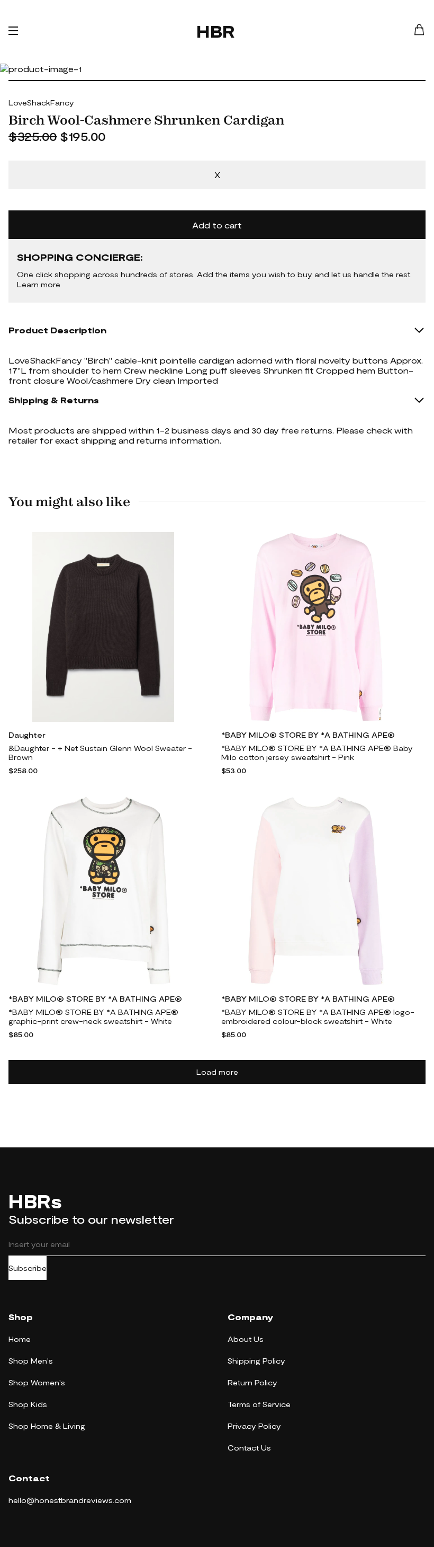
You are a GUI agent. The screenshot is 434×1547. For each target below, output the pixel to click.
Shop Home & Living (46, 1425)
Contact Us (249, 1447)
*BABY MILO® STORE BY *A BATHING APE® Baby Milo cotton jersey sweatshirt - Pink (317, 753)
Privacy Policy (254, 1425)
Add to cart (217, 225)
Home (19, 1338)
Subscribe (27, 1267)
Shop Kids (27, 1404)
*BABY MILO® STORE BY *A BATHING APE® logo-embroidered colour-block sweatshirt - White (317, 1016)
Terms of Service (259, 1404)
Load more (217, 1071)
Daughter (27, 734)
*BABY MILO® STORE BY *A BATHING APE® (308, 734)
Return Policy (252, 1382)
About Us (246, 1338)
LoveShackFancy (41, 102)
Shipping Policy (256, 1360)
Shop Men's (30, 1360)
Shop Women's (36, 1382)
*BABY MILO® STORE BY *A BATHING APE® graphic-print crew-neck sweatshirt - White (93, 1016)
